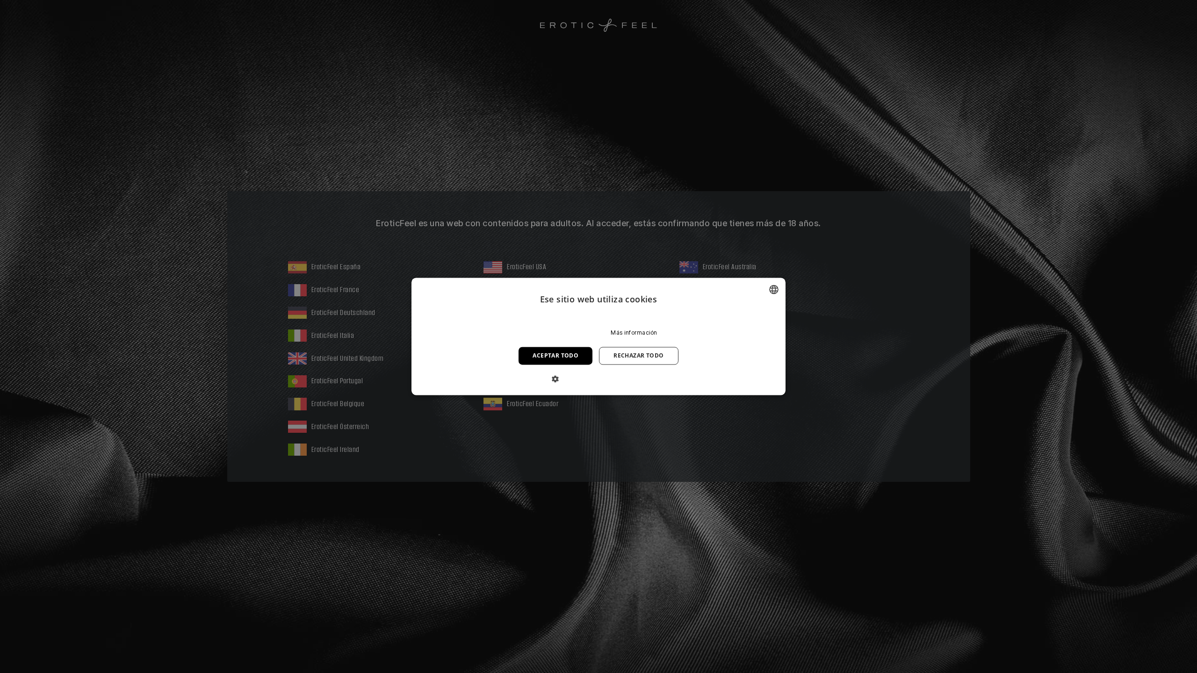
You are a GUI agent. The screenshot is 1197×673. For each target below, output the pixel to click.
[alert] (598, 336)
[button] (598, 379)
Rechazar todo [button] (638, 355)
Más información (634, 332)
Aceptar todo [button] (555, 355)
